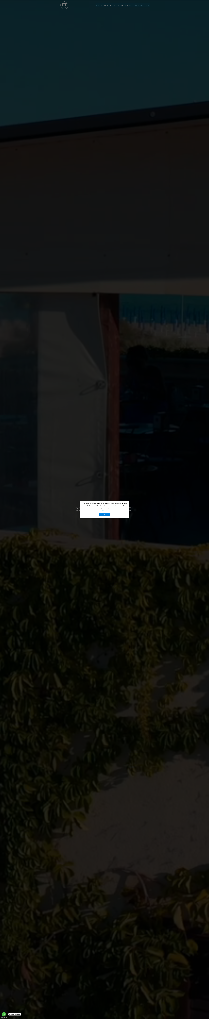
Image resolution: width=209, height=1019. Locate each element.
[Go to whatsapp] (4, 1014)
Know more (104, 510)
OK (104, 514)
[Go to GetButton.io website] (4, 1017)
